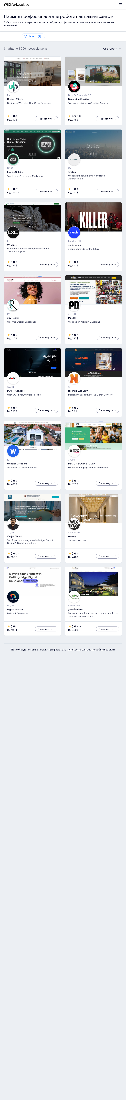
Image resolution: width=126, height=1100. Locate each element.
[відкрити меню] (120, 4)
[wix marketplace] (16, 4)
